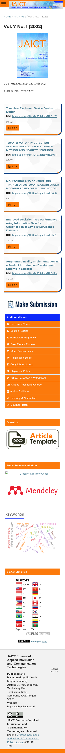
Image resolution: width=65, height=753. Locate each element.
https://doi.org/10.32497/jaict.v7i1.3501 (34, 235)
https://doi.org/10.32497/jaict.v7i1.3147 (34, 116)
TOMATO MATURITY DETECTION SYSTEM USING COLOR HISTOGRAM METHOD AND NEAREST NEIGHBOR (29, 146)
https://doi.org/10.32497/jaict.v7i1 (29, 83)
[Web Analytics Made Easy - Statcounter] (24, 641)
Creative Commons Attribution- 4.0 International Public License (23, 738)
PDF (14, 127)
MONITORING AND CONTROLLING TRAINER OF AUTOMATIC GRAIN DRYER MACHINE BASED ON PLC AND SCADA (32, 185)
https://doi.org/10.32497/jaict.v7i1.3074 (34, 154)
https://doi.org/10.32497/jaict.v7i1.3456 (34, 193)
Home (7, 16)
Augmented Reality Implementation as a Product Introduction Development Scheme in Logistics (32, 265)
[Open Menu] (3, 3)
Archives (20, 16)
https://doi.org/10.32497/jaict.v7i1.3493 (34, 273)
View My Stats (39, 641)
